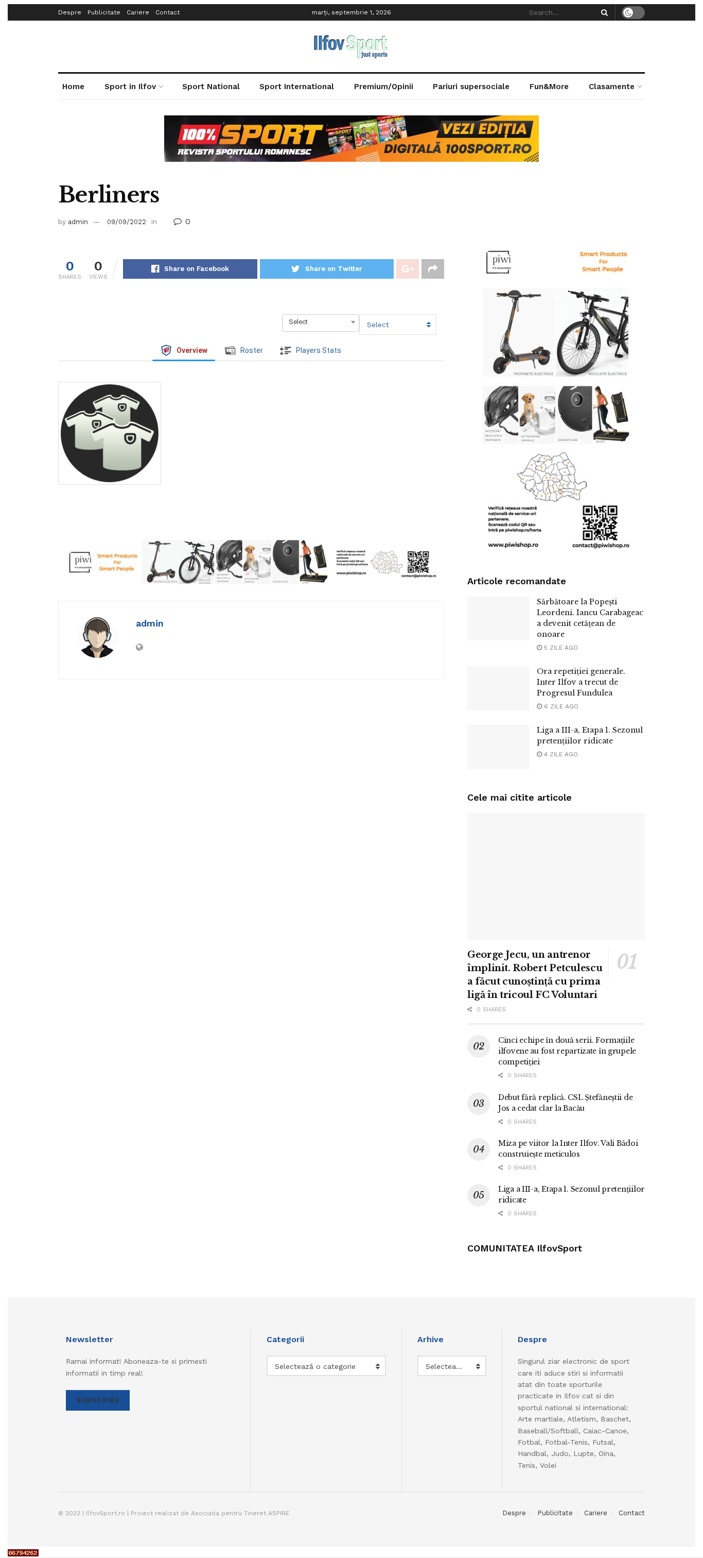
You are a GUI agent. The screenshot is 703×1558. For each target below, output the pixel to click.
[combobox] (321, 322)
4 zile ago (560, 754)
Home (73, 86)
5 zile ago (560, 647)
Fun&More (549, 86)
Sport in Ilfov (130, 86)
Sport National (211, 86)
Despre (69, 12)
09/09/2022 (126, 222)
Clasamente (612, 86)
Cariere (138, 12)
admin (78, 222)
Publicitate (103, 12)
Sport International (296, 86)
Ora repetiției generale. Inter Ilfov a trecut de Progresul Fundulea (581, 682)
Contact (167, 12)
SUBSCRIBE (97, 1400)
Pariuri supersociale (471, 86)
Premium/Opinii (383, 86)
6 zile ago (560, 706)
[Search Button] (602, 12)
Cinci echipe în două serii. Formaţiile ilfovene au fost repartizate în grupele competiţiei (567, 1051)
